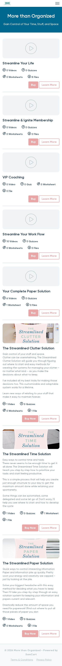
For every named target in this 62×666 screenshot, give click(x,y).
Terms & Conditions (22, 659)
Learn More (49, 84)
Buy (33, 84)
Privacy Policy (44, 659)
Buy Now (30, 418)
